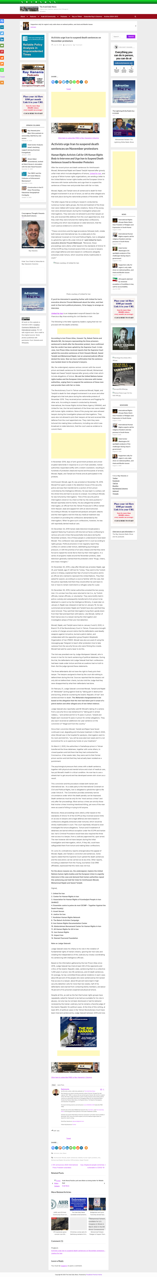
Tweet (68, 89)
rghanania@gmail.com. (78, 1121)
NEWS (124, 214)
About (23, 16)
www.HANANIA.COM (89, 1105)
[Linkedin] (67, 81)
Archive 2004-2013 (111, 16)
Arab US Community (48, 16)
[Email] (70, 81)
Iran (61, 1153)
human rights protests (90, 1157)
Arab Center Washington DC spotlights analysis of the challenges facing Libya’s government (121, 253)
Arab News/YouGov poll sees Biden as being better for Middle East (82, 1182)
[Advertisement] (78, 61)
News (64, 1153)
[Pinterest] (2, 50)
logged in (64, 1266)
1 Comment (78, 45)
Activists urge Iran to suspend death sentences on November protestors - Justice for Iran (78, 1252)
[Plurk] (60, 81)
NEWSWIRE (124, 405)
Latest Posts (60, 1085)
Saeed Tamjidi (84, 1160)
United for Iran (95, 173)
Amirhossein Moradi (60, 1157)
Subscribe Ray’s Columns (93, 16)
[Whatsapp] (74, 81)
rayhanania (68, 45)
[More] (86, 81)
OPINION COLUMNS (33, 125)
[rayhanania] (56, 1095)
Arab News (90, 1109)
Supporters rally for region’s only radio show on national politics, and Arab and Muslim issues (62, 24)
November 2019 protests (71, 1160)
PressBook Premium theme (94, 1274)
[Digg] (81, 81)
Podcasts (64, 16)
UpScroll (116, 491)
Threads (115, 494)
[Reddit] (77, 81)
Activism (33, 27)
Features (33, 16)
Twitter (74, 1124)
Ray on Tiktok (77, 16)
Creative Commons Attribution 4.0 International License (31, 327)
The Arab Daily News (48, 7)
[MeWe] (56, 81)
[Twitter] (63, 81)
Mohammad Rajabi (57, 1160)
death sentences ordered (74, 1157)
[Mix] (2, 63)
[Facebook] (53, 81)
